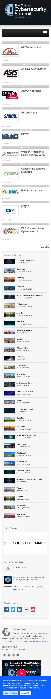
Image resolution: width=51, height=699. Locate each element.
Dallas (19, 400)
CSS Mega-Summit (24, 409)
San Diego (21, 278)
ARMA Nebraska (31, 90)
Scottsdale (21, 453)
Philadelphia (21, 304)
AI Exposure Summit (25, 383)
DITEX (25, 134)
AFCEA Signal (29, 112)
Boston (19, 339)
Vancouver (21, 444)
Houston (20, 418)
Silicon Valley (22, 348)
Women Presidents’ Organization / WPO (33, 153)
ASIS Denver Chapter (33, 68)
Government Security (26, 435)
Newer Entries (44, 247)
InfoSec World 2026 (19, 567)
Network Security (24, 391)
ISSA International (32, 190)
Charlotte (20, 374)
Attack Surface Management (29, 295)
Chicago (20, 286)
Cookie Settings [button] (11, 693)
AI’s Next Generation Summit (29, 479)
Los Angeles (22, 365)
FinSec (19, 356)
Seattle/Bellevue (24, 330)
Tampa (19, 488)
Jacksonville (21, 462)
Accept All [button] (25, 693)
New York (20, 426)
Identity (20, 321)
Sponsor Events (20, 629)
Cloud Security (23, 470)
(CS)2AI (25, 206)
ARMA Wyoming (31, 46)
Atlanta (19, 313)
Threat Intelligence (25, 260)
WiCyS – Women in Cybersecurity (32, 230)
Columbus (20, 269)
